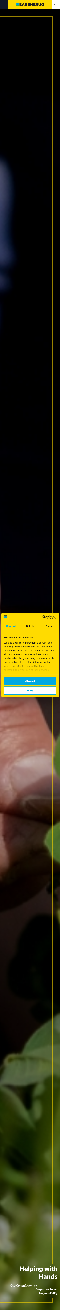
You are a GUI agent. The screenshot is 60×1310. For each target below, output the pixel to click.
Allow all (30, 681)
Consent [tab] (11, 626)
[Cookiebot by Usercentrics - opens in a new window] (42, 617)
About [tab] (49, 626)
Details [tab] (30, 626)
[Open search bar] (56, 4)
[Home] (30, 4)
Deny (30, 690)
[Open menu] (4, 4)
